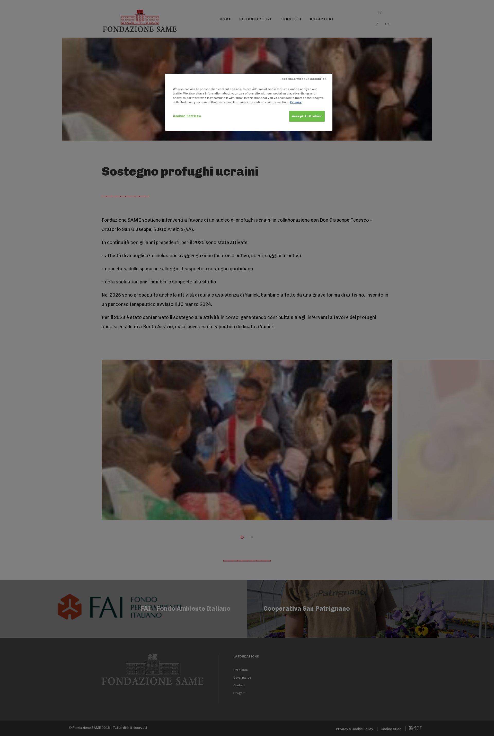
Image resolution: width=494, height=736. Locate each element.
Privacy (296, 102)
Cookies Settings (187, 116)
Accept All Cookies (307, 116)
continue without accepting (304, 79)
